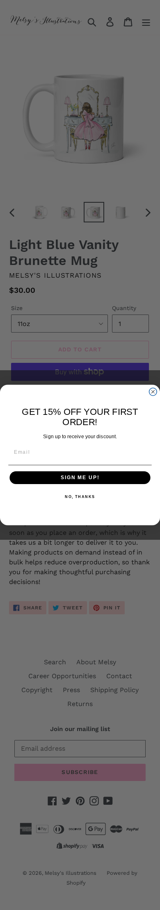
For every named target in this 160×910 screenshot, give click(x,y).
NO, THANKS (80, 497)
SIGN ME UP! (80, 477)
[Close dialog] (153, 392)
